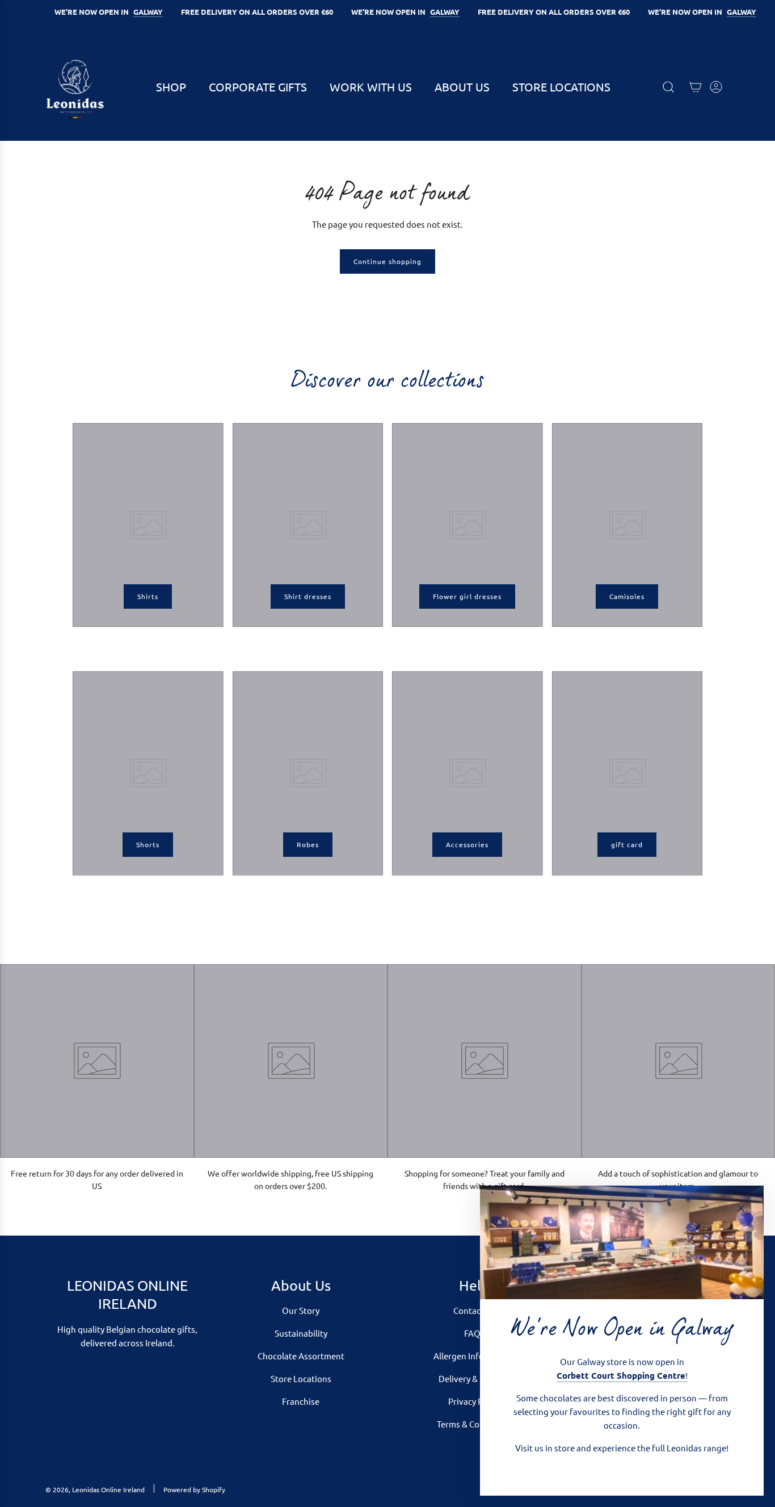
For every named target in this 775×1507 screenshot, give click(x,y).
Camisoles (627, 596)
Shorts (147, 844)
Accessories (467, 844)
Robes (308, 844)
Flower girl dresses (467, 596)
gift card (627, 844)
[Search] (668, 87)
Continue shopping (387, 261)
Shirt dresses (307, 596)
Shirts (147, 596)
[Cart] (695, 87)
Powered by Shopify (194, 1489)
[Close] (741, 1208)
